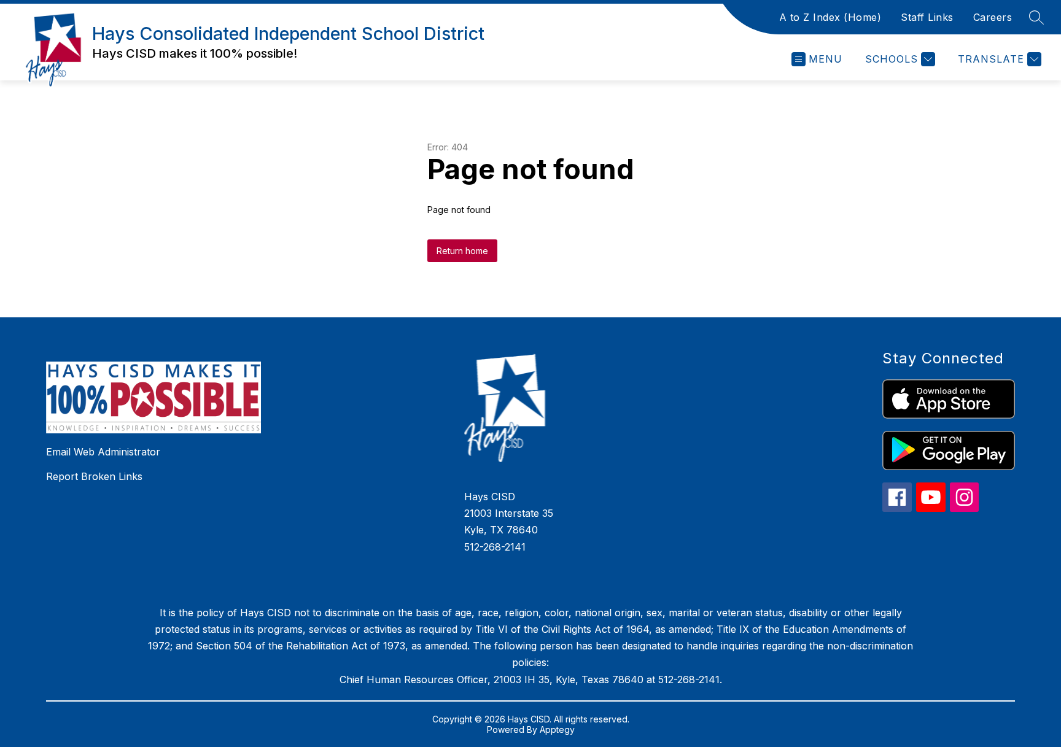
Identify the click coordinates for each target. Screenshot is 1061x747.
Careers (992, 17)
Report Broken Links (94, 476)
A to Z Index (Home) (830, 17)
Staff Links (927, 17)
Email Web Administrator (103, 452)
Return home (462, 251)
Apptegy (557, 729)
